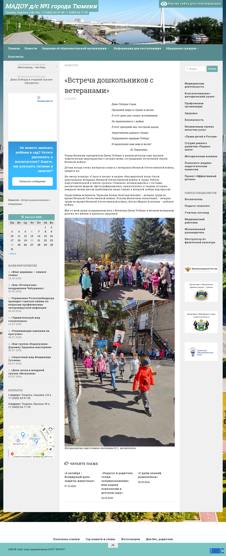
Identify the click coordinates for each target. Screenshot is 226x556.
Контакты (15, 56)
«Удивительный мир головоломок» (24, 319)
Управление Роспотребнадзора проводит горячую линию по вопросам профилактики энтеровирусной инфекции (31, 302)
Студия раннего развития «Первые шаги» (197, 146)
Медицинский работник (195, 220)
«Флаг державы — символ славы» (27, 273)
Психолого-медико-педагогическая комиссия (198, 166)
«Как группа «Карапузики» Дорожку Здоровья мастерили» (30, 345)
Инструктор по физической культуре (200, 240)
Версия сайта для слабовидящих (194, 3)
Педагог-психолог (197, 205)
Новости (30, 48)
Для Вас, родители (159, 539)
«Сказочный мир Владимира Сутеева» (29, 358)
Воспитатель (194, 199)
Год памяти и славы (100, 539)
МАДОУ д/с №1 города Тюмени (51, 6)
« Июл (12, 253)
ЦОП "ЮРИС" (56, 549)
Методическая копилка (201, 156)
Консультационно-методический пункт (200, 95)
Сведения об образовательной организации (74, 48)
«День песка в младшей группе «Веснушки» (26, 371)
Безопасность (194, 119)
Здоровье (191, 113)
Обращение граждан (181, 48)
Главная (14, 48)
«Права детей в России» (201, 136)
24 (12, 244)
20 (31, 240)
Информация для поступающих (137, 48)
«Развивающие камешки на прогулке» (28, 332)
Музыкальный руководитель (195, 230)
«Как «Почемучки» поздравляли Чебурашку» (26, 286)
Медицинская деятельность (194, 85)
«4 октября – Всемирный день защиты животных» (80, 477)
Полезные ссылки (66, 539)
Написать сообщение (32, 181)
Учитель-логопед (197, 212)
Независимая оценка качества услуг (199, 128)
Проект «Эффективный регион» (200, 177)
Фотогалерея (130, 539)
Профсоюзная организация (194, 105)
